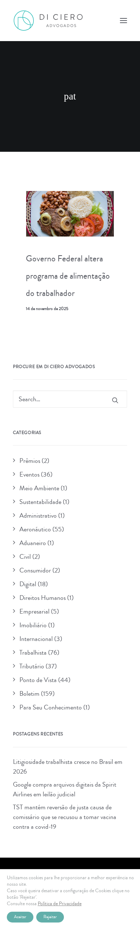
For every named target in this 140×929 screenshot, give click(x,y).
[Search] (70, 399)
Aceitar (20, 917)
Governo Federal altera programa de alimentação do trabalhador (68, 275)
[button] (123, 20)
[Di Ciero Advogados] (48, 20)
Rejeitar (50, 917)
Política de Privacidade (59, 903)
